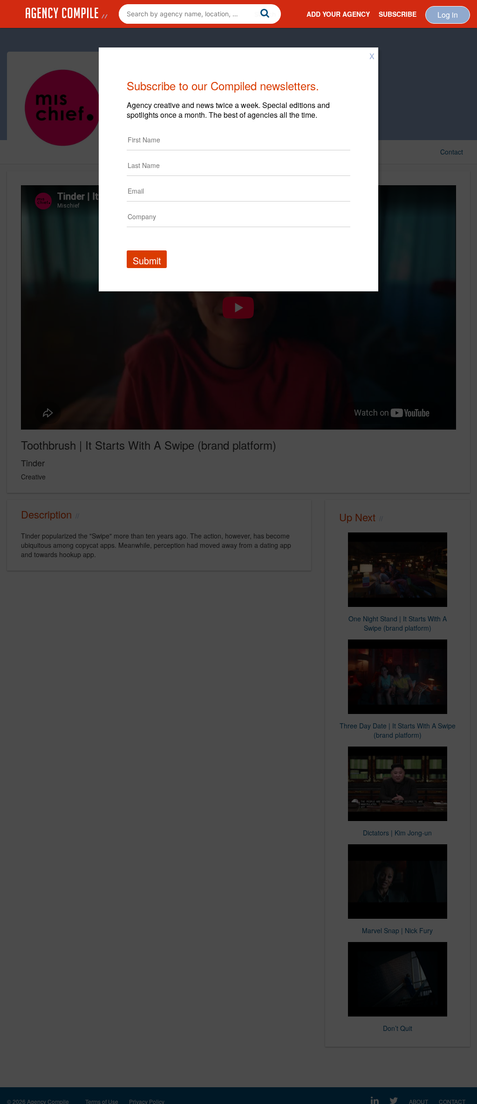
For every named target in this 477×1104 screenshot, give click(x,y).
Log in (447, 14)
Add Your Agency (338, 14)
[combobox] (200, 14)
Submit (147, 260)
